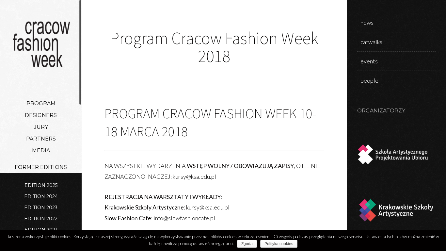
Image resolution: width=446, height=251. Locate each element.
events (369, 61)
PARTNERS (41, 139)
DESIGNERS (41, 115)
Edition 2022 (40, 219)
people (369, 80)
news (367, 22)
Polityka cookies (278, 244)
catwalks (371, 41)
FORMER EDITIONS (41, 167)
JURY (41, 127)
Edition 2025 (40, 185)
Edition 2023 (40, 207)
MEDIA (41, 150)
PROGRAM (41, 103)
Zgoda (247, 244)
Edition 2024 (41, 196)
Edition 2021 (40, 230)
